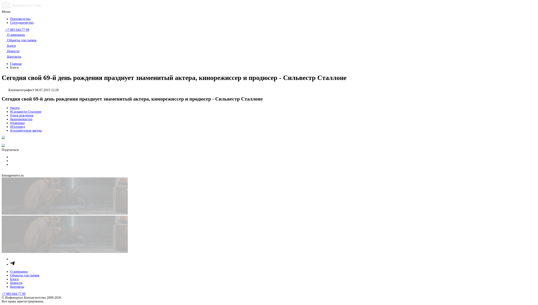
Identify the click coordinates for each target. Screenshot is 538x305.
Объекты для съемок (25, 275)
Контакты (17, 286)
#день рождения (21, 115)
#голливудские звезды (26, 130)
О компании (19, 271)
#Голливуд (17, 126)
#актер (15, 108)
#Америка (17, 123)
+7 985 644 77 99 (13, 294)
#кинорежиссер (21, 119)
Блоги (14, 279)
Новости (16, 283)
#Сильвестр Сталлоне (25, 111)
